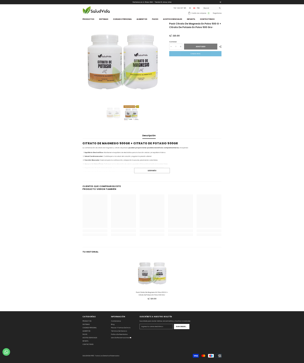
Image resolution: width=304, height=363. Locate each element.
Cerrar (220, 2)
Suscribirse (182, 326)
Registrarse (217, 13)
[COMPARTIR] (219, 47)
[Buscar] (211, 8)
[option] (122, 62)
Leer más (152, 170)
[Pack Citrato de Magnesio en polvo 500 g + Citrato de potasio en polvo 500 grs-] (152, 273)
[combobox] (210, 8)
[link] (95, 230)
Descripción (149, 135)
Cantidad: (173, 42)
